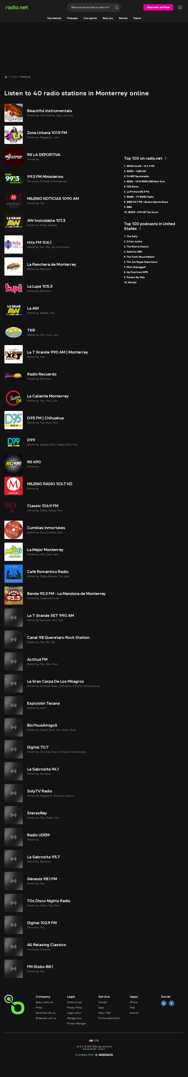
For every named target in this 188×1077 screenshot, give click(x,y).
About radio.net (44, 1002)
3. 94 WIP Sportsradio (136, 176)
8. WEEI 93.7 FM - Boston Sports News (146, 202)
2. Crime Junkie (133, 241)
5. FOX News (131, 186)
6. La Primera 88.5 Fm (136, 192)
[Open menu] (180, 7)
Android (134, 1013)
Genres (123, 18)
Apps (101, 1007)
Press (39, 1007)
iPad (132, 1007)
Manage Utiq (74, 1018)
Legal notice (74, 1013)
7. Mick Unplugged (135, 267)
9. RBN (128, 207)
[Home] (5, 76)
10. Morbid (130, 282)
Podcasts (72, 18)
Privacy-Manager (76, 1023)
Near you (108, 18)
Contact (102, 1002)
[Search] (117, 7)
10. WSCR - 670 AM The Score (141, 212)
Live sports (90, 18)
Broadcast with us (46, 1018)
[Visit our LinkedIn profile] (163, 1003)
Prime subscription (109, 1018)
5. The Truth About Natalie (139, 257)
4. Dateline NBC (133, 252)
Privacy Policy (74, 1007)
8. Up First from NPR (136, 272)
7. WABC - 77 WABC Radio (139, 197)
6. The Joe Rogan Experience (141, 262)
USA (96, 1040)
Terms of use (74, 1002)
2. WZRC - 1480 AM (135, 171)
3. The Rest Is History (136, 246)
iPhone (134, 1002)
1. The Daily (131, 236)
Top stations (54, 18)
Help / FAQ (104, 1013)
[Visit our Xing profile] (171, 1003)
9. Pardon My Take (134, 277)
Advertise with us (45, 1013)
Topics (137, 18)
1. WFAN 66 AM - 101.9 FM (139, 166)
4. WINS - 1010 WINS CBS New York (144, 181)
